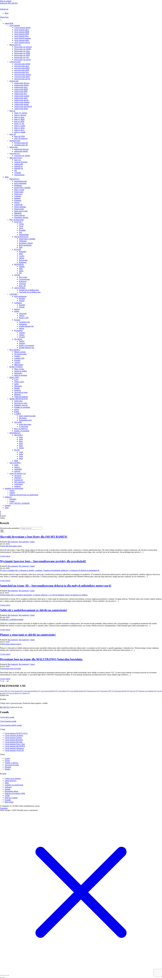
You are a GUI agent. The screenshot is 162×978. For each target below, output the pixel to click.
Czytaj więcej (5, 556)
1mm (21, 452)
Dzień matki (18, 192)
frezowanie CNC (107, 691)
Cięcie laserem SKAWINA (15, 746)
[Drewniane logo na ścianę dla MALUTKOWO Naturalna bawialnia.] (10, 668)
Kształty (17, 360)
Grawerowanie (15, 62)
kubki (16, 384)
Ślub (20, 247)
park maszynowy (15, 158)
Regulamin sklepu (11, 791)
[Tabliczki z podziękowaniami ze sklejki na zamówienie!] (11, 619)
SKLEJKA (18, 435)
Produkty (12, 499)
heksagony (23, 324)
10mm (21, 448)
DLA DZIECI (14, 350)
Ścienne (17, 320)
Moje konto (9, 802)
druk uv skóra (19, 128)
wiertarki (17, 173)
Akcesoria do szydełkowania (30, 292)
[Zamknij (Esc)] (8, 975)
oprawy (17, 467)
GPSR (7, 796)
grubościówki (19, 175)
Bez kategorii (13, 542)
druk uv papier (19, 126)
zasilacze (17, 486)
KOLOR (17, 249)
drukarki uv (18, 166)
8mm (21, 446)
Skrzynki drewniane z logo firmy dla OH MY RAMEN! (33, 536)
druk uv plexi (19, 117)
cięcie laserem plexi (21, 30)
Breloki (17, 388)
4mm (21, 441)
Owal (21, 226)
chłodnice (17, 478)
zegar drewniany (25, 424)
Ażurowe (22, 284)
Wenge (21, 258)
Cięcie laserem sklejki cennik (11, 725)
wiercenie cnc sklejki (22, 156)
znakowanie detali (21, 109)
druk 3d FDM (19, 136)
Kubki (16, 412)
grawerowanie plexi (21, 66)
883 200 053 (9, 3)
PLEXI (17, 450)
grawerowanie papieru (22, 74)
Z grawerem (23, 426)
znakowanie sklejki (21, 85)
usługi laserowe (10, 781)
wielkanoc (18, 303)
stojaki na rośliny (20, 371)
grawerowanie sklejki (22, 64)
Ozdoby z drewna (11, 763)
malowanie (13, 147)
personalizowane (20, 181)
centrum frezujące (21, 162)
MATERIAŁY (15, 433)
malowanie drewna (21, 149)
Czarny (21, 256)
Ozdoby (17, 356)
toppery (17, 309)
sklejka (26, 693)
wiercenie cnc (14, 153)
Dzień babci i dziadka (22, 188)
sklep (7, 177)
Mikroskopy (18, 365)
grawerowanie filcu (21, 72)
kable (16, 465)
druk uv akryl (19, 130)
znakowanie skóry (21, 98)
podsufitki (18, 469)
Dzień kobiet (19, 209)
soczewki (17, 476)
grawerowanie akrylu (22, 79)
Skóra (21, 271)
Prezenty (8, 767)
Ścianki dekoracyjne (26, 348)
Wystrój (22, 337)
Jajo (20, 232)
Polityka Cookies (11, 798)
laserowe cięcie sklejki (147, 691)
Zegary (7, 761)
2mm (21, 437)
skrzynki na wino (20, 403)
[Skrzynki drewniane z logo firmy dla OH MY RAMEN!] (11, 546)
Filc (20, 273)
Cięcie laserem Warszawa (14, 748)
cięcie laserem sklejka (31, 691)
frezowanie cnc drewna (23, 47)
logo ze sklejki (15, 693)
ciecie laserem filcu (21, 36)
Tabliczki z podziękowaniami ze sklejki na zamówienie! (33, 610)
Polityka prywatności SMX (15, 793)
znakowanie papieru (21, 96)
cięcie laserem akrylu (22, 42)
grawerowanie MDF (22, 68)
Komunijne (18, 330)
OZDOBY (13, 294)
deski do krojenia (20, 375)
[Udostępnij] (6, 975)
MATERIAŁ (19, 264)
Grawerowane (24, 279)
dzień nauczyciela (21, 211)
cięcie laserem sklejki (49, 691)
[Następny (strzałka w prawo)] (3, 977)
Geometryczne (24, 322)
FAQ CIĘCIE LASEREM (19, 503)
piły (15, 170)
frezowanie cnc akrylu (22, 60)
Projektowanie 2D (21, 143)
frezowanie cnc (15, 45)
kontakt (7, 505)
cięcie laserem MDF (21, 32)
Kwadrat (22, 230)
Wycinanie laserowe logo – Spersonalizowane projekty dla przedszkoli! (43, 561)
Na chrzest (18, 339)
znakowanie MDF (21, 89)
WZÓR (17, 275)
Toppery (22, 333)
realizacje (8, 497)
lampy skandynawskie (27, 416)
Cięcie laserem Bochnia (13, 742)
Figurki (21, 301)
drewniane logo (93, 691)
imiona (21, 328)
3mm (21, 439)
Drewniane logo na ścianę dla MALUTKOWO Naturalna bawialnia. (41, 659)
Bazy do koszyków (16, 220)
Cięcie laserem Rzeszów (14, 740)
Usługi (11, 501)
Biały (21, 254)
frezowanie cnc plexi (22, 51)
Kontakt (8, 800)
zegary (16, 409)
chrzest (16, 202)
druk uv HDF (19, 121)
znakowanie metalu (21, 104)
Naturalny (22, 252)
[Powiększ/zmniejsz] (1, 975)
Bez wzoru (23, 277)
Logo (16, 380)
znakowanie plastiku (22, 102)
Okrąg (21, 224)
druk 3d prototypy (21, 138)
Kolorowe (23, 262)
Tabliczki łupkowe (21, 397)
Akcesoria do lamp (12, 765)
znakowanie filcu (20, 94)
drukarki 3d (18, 168)
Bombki (22, 298)
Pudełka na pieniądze (22, 407)
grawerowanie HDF (21, 70)
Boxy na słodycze (21, 429)
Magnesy (17, 394)
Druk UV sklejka (20, 113)
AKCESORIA (19, 288)
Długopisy (18, 386)
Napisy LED (24, 318)
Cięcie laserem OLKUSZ (14, 750)
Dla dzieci (23, 418)
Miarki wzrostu (20, 352)
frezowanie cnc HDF (22, 55)
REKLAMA (14, 377)
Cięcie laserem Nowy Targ (15, 744)
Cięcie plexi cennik (7, 717)
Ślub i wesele (19, 190)
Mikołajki (17, 213)
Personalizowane (25, 420)
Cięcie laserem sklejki (22, 28)
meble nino (18, 401)
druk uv (12, 111)
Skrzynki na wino (21, 392)
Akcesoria (23, 313)
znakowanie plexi (20, 87)
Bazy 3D (22, 286)
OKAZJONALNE (21, 237)
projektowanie (14, 141)
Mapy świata (19, 369)
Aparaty (17, 362)
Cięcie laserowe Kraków (14, 735)
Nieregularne (24, 234)
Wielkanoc (18, 185)
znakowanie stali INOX (23, 106)
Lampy (7, 758)
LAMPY (17, 414)
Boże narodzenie (25, 245)
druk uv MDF (19, 119)
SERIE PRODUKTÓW (18, 399)
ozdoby (12, 493)
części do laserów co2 (17, 473)
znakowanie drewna (21, 83)
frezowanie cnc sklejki (22, 49)
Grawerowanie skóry (22, 77)
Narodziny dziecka (21, 217)
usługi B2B (9, 23)
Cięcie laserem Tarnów (13, 738)
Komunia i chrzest (26, 243)
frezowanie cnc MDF (22, 53)
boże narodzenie (20, 183)
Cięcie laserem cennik (8, 721)
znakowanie (14, 81)
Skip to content (5, 1)
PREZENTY (14, 179)
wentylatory (18, 484)
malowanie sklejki (21, 151)
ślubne (16, 311)
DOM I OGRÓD (16, 367)
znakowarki (18, 164)
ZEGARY (18, 422)
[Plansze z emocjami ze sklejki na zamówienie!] (10, 644)
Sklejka (22, 266)
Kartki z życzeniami (26, 345)
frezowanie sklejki (121, 691)
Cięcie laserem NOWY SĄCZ (16, 733)
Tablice (21, 316)
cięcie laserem (14, 25)
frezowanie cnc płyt (21, 57)
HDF (21, 269)
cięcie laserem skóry (21, 40)
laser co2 (17, 160)
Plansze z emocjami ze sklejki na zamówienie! (28, 634)
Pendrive (17, 390)
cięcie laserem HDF (21, 34)
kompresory (18, 480)
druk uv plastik (19, 132)
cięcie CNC (5, 691)
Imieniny (17, 198)
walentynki (18, 205)
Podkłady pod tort (21, 405)
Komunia (17, 200)
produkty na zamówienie (14, 488)
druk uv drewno (20, 115)
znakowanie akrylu (21, 100)
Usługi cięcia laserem (13, 778)
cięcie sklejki (63, 691)
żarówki (17, 471)
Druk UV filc (19, 124)
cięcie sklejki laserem (78, 691)
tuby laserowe (19, 482)
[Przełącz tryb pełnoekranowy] (3, 975)
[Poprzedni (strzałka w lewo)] (1, 977)
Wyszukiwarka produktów (10, 528)
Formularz (4, 808)
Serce (21, 228)
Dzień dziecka (19, 215)
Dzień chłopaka (20, 207)
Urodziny (17, 196)
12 (8, 681)
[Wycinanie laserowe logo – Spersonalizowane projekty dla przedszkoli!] (50, 570)
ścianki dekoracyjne (26, 326)
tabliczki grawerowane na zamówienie (23, 495)
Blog (6, 13)
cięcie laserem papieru (22, 38)
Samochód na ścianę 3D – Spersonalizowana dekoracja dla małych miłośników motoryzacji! (55, 585)
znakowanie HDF (21, 92)
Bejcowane (23, 260)
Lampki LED (19, 358)
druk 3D (12, 134)
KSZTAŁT (18, 222)
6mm (21, 444)
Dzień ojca (18, 194)
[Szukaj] (2, 531)
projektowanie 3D (21, 145)
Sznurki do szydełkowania (29, 290)
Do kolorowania (20, 354)
